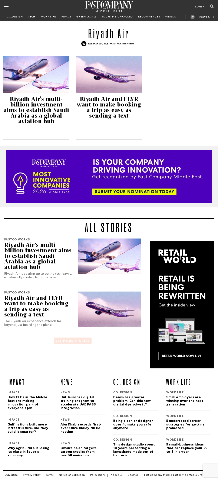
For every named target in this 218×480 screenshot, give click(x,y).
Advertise (11, 475)
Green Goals (86, 17)
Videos (170, 17)
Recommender (149, 17)
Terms (50, 475)
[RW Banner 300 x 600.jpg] (182, 304)
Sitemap (133, 475)
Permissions (98, 475)
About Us (117, 475)
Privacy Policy (32, 475)
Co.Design (15, 17)
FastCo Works (204, 17)
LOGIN (200, 7)
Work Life (48, 17)
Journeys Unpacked (117, 17)
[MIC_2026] (109, 176)
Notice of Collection (72, 475)
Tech (32, 17)
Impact (66, 17)
